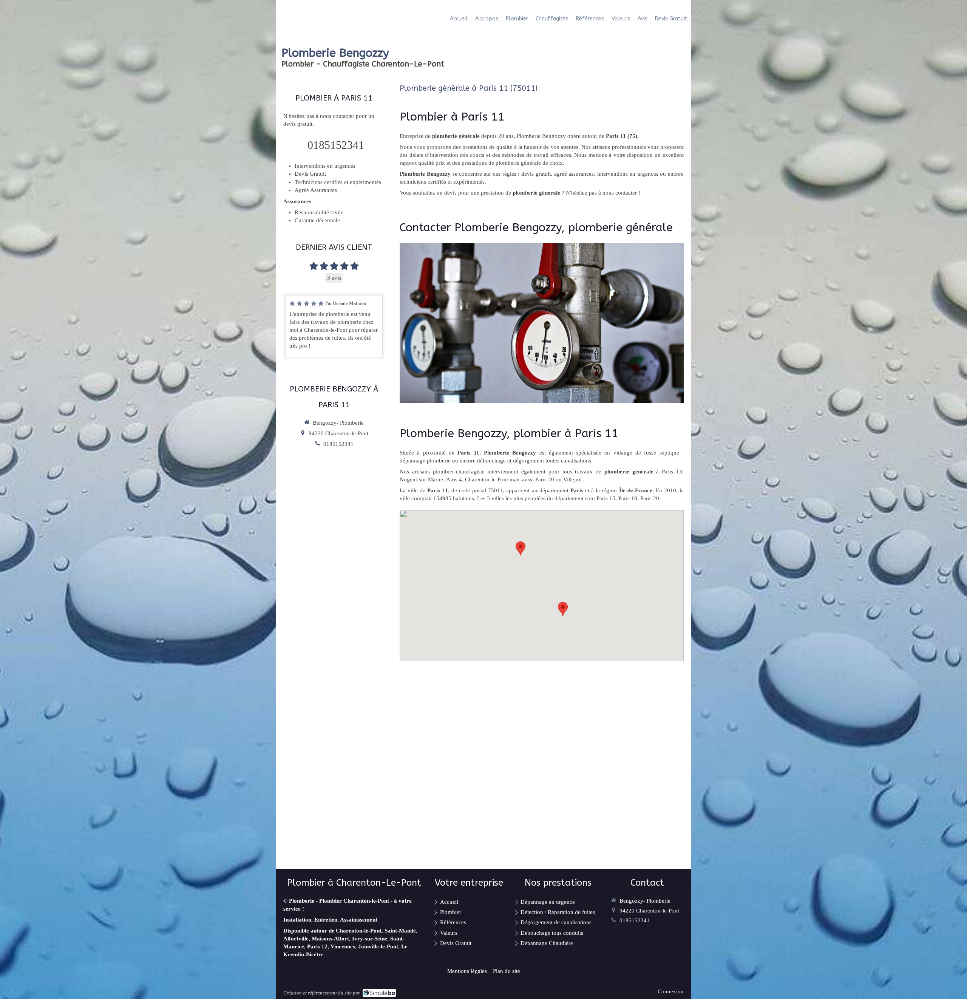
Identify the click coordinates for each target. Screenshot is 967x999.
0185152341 (335, 145)
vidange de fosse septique (647, 453)
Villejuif (572, 479)
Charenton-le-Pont (486, 479)
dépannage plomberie (425, 461)
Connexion (671, 991)
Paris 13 (672, 472)
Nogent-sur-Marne (421, 479)
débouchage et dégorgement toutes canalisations (534, 461)
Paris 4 (454, 479)
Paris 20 (544, 479)
